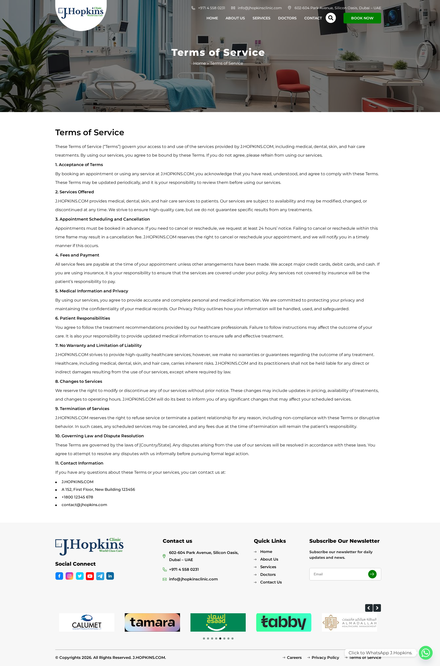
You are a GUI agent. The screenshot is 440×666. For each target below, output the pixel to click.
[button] (369, 608)
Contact (313, 18)
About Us (235, 18)
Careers (294, 657)
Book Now (362, 18)
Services (261, 18)
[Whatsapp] (426, 653)
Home (212, 18)
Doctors (287, 18)
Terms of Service (365, 657)
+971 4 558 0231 (211, 8)
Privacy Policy (325, 657)
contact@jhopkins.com (84, 504)
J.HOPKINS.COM (77, 481)
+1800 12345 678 (77, 497)
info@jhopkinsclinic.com (260, 8)
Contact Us (271, 582)
